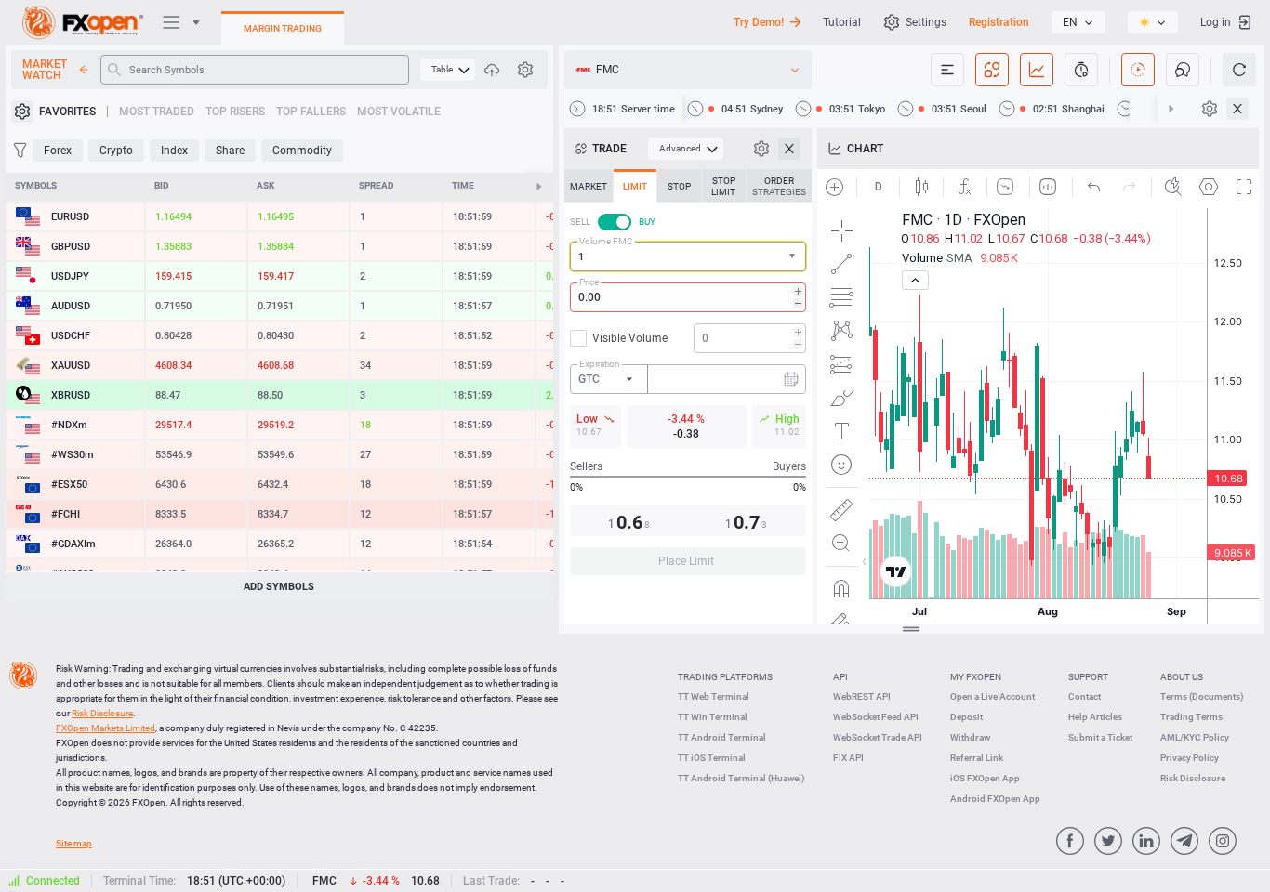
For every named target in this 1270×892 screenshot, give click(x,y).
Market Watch (44, 70)
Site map (74, 843)
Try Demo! (759, 22)
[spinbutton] (688, 297)
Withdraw (970, 737)
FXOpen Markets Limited (105, 728)
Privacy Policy (1189, 758)
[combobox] (688, 256)
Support (1088, 677)
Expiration (599, 364)
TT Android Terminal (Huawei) (741, 778)
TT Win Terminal (712, 717)
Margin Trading (283, 28)
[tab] (588, 186)
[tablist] (688, 377)
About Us (1181, 677)
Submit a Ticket (1100, 737)
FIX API (848, 758)
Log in (1215, 22)
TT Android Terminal (722, 737)
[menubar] (447, 70)
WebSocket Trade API (877, 737)
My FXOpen (975, 677)
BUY (647, 221)
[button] (794, 257)
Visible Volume (630, 338)
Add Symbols (279, 587)
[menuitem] (447, 70)
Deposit (966, 717)
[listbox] (1078, 22)
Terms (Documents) (1202, 696)
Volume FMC (606, 241)
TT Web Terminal (713, 696)
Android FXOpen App (995, 799)
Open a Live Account (992, 696)
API (840, 677)
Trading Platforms (725, 677)
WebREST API (862, 696)
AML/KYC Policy (1194, 737)
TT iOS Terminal (712, 758)
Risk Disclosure (1192, 778)
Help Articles (1095, 717)
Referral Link (976, 758)
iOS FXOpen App (985, 778)
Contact (1084, 696)
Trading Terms (1191, 717)
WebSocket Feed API (876, 717)
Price (589, 282)
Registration (999, 22)
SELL (580, 221)
